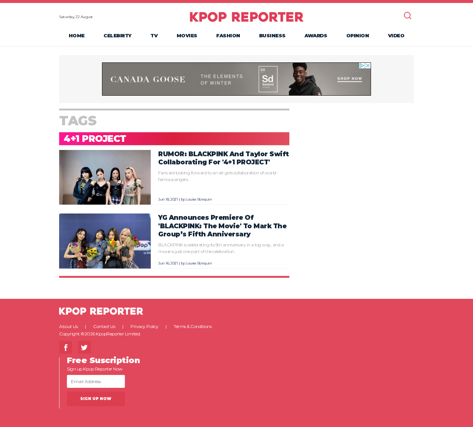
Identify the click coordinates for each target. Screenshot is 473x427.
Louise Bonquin (199, 199)
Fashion (228, 35)
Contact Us (104, 326)
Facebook (65, 347)
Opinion (357, 35)
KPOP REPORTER (246, 16)
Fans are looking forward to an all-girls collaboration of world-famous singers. (218, 176)
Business (272, 35)
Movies (187, 35)
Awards (315, 35)
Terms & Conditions (192, 326)
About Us (68, 326)
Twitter (84, 347)
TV (153, 35)
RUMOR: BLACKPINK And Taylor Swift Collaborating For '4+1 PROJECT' (223, 158)
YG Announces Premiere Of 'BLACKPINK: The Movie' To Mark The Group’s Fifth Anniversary (222, 226)
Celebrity (117, 35)
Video (396, 35)
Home (77, 35)
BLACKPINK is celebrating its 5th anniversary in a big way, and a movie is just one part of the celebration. (220, 248)
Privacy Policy (144, 326)
